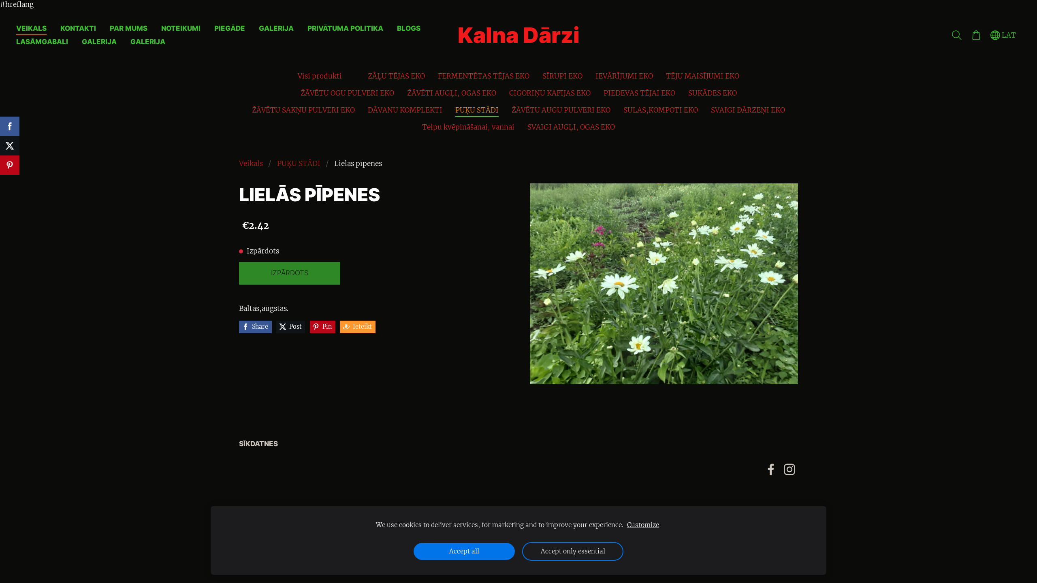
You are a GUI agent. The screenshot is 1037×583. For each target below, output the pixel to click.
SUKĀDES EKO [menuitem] (712, 93)
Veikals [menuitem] (31, 28)
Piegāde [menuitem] (229, 28)
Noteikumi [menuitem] (181, 28)
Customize (643, 525)
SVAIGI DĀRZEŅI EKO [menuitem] (748, 110)
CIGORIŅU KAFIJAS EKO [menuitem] (550, 93)
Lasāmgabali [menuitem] (42, 42)
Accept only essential (573, 551)
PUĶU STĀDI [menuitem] (477, 110)
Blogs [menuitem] (408, 28)
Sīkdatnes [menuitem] (258, 444)
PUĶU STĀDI (298, 163)
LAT (1008, 35)
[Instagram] (789, 469)
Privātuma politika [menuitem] (345, 28)
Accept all (464, 551)
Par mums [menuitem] (128, 28)
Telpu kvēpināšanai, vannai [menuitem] (468, 127)
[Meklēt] (957, 35)
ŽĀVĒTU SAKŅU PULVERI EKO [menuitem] (303, 110)
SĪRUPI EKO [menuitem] (562, 76)
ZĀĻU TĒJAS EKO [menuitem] (396, 76)
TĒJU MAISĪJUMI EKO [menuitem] (702, 76)
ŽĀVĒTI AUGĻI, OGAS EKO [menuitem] (451, 93)
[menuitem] (355, 74)
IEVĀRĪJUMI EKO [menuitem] (624, 76)
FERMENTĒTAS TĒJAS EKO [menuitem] (483, 76)
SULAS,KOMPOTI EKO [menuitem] (660, 110)
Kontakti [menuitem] (78, 28)
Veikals (251, 163)
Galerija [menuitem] (276, 28)
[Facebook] (770, 469)
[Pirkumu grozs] (976, 35)
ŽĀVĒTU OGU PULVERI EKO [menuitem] (347, 93)
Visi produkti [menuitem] (320, 76)
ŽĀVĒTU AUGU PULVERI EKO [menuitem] (561, 110)
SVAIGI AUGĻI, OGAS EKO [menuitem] (571, 127)
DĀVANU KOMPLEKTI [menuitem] (405, 110)
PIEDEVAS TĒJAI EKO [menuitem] (639, 93)
